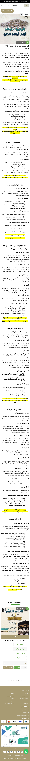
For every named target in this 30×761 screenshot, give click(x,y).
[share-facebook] (22, 42)
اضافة (15, 663)
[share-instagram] (20, 42)
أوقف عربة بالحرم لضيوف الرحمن (15, 637)
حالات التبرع (25, 694)
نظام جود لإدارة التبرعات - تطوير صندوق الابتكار (15, 758)
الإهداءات (11, 694)
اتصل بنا (12, 701)
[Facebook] (18, 752)
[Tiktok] (4, 752)
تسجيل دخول (14, 6)
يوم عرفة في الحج (12, 590)
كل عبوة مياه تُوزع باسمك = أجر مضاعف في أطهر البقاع (15, 177)
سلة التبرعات (25, 696)
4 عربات (23, 649)
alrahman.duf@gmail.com (22, 715)
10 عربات (15, 649)
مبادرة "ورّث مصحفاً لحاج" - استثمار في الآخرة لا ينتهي (15, 321)
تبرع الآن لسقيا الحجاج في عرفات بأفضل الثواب (15, 175)
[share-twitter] (25, 42)
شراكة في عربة (11, 645)
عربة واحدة (22, 645)
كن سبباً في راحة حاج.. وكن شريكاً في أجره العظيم (15, 586)
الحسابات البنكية (24, 699)
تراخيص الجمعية (10, 696)
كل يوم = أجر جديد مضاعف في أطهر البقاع (15, 238)
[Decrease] (4, 659)
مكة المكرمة (24, 710)
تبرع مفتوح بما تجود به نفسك (17, 653)
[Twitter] (21, 752)
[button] (22, 680)
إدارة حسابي (25, 703)
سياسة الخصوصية (9, 703)
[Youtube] (15, 751)
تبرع (9, 663)
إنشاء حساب (7, 6)
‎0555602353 (25, 713)
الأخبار (12, 699)
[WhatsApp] (8, 752)
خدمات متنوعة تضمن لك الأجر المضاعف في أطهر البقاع (15, 511)
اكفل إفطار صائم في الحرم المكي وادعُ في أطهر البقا (15, 398)
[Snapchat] (11, 751)
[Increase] (25, 659)
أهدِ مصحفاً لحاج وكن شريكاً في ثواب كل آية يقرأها (15, 318)
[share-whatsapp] (17, 42)
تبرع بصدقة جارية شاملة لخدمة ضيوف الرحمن (15, 510)
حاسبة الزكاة (25, 701)
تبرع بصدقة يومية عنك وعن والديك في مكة (15, 234)
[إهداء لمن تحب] (4, 663)
